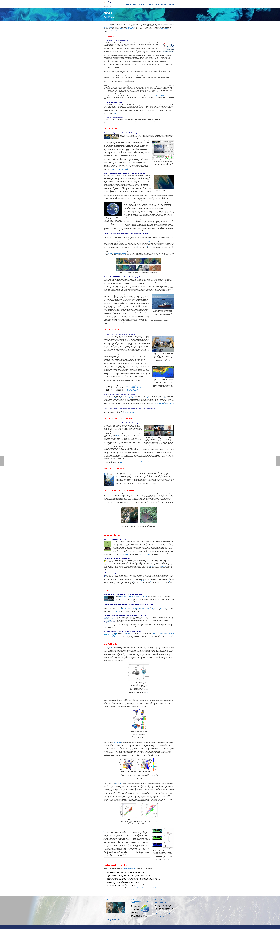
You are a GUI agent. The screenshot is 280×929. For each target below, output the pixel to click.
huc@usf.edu (126, 554)
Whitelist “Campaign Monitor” (127, 28)
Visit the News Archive (161, 916)
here (164, 121)
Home (127, 4)
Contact (172, 4)
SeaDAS (148, 241)
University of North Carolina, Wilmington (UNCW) (129, 246)
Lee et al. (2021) (117, 742)
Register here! (137, 637)
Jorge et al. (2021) (108, 831)
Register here (146, 601)
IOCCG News (153, 4)
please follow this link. (132, 249)
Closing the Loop (126, 633)
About (134, 4)
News (164, 19)
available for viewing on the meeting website (142, 461)
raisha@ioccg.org (108, 27)
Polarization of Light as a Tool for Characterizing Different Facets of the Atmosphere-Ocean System (149, 581)
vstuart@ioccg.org (132, 27)
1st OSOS (117, 435)
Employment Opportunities (130, 868)
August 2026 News (161, 902)
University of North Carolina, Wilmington (133, 236)
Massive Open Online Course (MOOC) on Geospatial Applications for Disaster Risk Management (143, 608)
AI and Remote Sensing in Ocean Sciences (157, 566)
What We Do (142, 4)
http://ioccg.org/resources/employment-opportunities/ (143, 887)
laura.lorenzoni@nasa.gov (146, 554)
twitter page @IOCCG (160, 95)
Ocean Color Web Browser (118, 256)
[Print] (175, 22)
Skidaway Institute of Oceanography (151, 246)
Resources (163, 4)
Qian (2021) (142, 699)
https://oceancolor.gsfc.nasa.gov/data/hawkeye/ (115, 253)
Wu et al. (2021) (119, 783)
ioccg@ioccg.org (118, 30)
